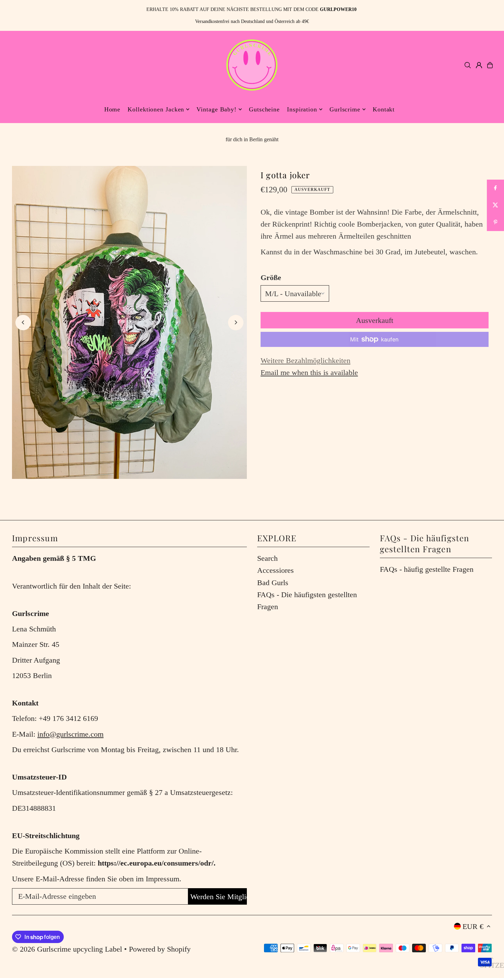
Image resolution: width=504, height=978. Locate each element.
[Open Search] (468, 65)
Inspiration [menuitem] (302, 109)
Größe (271, 277)
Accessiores (275, 570)
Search (267, 558)
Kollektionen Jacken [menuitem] (156, 109)
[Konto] (479, 65)
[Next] (235, 322)
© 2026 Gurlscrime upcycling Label (67, 949)
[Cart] (490, 65)
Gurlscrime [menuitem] (344, 109)
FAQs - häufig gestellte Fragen (426, 569)
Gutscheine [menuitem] (264, 109)
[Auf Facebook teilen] (495, 188)
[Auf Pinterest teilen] (495, 222)
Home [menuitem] (112, 109)
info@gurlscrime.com (70, 734)
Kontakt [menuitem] (384, 109)
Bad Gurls (272, 582)
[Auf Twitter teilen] (495, 205)
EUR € (473, 926)
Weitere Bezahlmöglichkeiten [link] (305, 360)
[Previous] (23, 322)
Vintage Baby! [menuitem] (216, 109)
